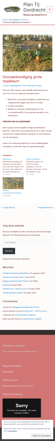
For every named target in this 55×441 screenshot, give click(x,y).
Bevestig (8, 251)
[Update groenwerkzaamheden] (13, 183)
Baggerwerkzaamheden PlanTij (15, 281)
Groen (6, 86)
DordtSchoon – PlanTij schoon (15, 289)
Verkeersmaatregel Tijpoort (14, 277)
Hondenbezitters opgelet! (13, 293)
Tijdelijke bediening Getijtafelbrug (16, 273)
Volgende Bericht (46, 207)
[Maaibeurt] (14, 167)
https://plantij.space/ (25, 386)
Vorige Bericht (8, 207)
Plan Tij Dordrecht (34, 7)
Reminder (6, 285)
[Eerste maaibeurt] (38, 167)
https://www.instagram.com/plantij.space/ (20, 351)
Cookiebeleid (12, 431)
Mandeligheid (15, 86)
